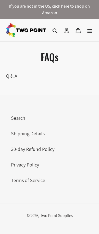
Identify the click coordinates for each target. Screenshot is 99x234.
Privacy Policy (25, 165)
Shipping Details (28, 133)
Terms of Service (28, 180)
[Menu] (89, 30)
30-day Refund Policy (32, 149)
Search (18, 118)
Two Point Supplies (56, 215)
